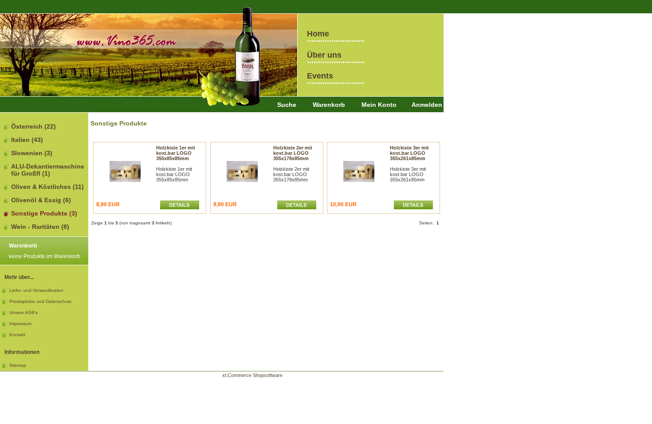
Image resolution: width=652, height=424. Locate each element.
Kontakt (17, 334)
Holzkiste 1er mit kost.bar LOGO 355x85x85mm (175, 153)
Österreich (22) (33, 126)
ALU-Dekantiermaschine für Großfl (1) (47, 170)
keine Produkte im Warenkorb (44, 256)
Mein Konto (379, 104)
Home (318, 33)
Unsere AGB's (23, 312)
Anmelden (427, 104)
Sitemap (17, 365)
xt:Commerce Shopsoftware (252, 375)
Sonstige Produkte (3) (44, 213)
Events (320, 75)
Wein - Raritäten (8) (40, 226)
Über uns (324, 55)
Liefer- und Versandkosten (36, 290)
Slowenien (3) (31, 153)
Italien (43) (27, 139)
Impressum (20, 323)
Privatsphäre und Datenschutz (40, 301)
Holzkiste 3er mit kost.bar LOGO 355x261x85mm (409, 153)
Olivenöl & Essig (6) (41, 200)
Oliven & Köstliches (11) (47, 186)
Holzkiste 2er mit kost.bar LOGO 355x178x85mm (292, 153)
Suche (286, 104)
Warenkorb (329, 104)
